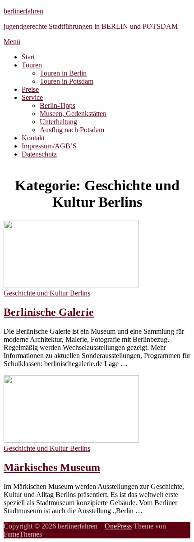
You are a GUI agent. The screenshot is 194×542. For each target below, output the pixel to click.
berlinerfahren (23, 11)
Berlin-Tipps (57, 105)
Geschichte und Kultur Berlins (47, 293)
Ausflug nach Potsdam (72, 130)
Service (32, 97)
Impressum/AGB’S (49, 146)
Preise (30, 89)
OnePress (118, 526)
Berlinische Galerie (49, 312)
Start (28, 57)
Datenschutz (39, 154)
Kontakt (33, 138)
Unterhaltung (58, 121)
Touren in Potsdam (66, 81)
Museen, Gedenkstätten (73, 113)
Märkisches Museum (52, 467)
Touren (32, 65)
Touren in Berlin (63, 73)
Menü (12, 41)
